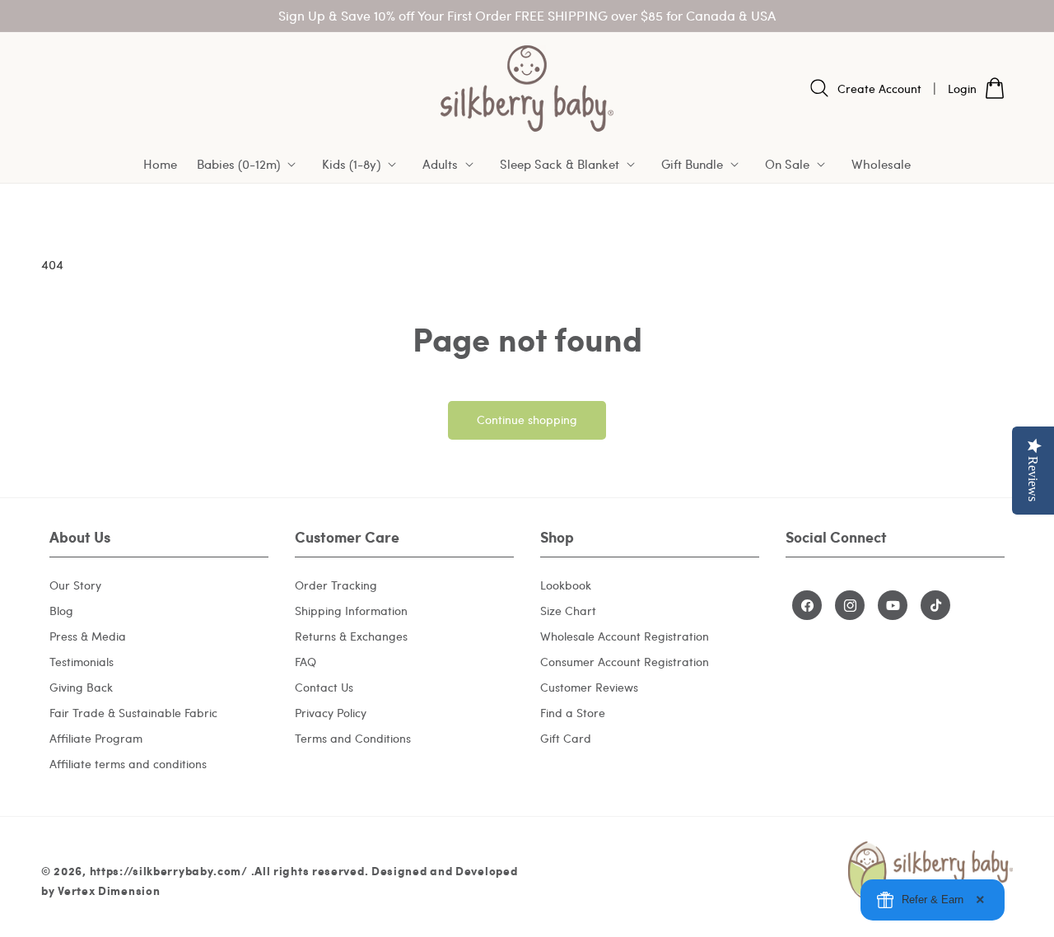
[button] (249, 165)
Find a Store (572, 712)
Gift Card (565, 738)
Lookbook (565, 585)
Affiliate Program (95, 738)
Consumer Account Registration (624, 661)
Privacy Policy (330, 712)
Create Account (879, 88)
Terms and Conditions (353, 738)
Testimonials (81, 661)
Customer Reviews (589, 687)
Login (962, 88)
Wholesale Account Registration (624, 636)
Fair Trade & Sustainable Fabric (133, 712)
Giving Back (81, 687)
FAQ (305, 661)
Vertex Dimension (109, 890)
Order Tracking (336, 585)
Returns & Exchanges (351, 636)
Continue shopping (527, 419)
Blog (61, 610)
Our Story (75, 585)
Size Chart (568, 610)
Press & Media (87, 636)
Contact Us (324, 687)
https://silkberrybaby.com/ (169, 870)
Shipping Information (351, 610)
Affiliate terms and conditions (128, 764)
